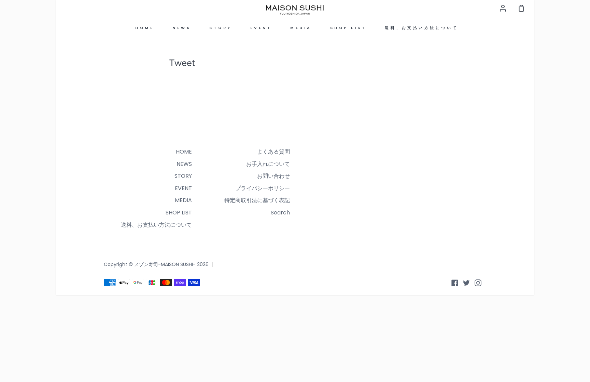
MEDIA (301, 27)
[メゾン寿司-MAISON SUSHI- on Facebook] (454, 282)
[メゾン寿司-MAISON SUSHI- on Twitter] (466, 282)
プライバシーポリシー (262, 188)
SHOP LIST (348, 27)
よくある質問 (273, 152)
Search (280, 212)
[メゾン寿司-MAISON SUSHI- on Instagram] (478, 282)
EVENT (261, 27)
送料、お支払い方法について (421, 27)
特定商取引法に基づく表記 (257, 200)
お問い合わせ (273, 176)
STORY (220, 27)
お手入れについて (268, 164)
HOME (144, 27)
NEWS (181, 27)
